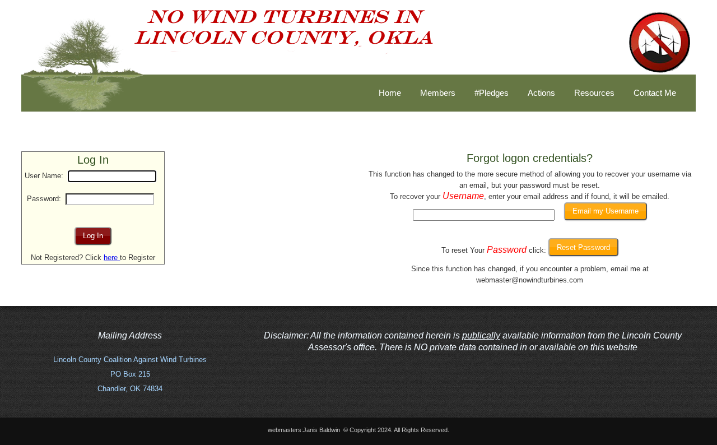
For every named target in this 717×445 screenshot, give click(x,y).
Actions (541, 93)
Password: (44, 198)
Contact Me (655, 93)
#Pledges (491, 93)
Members (437, 93)
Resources (594, 93)
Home (390, 93)
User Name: (44, 175)
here (112, 257)
